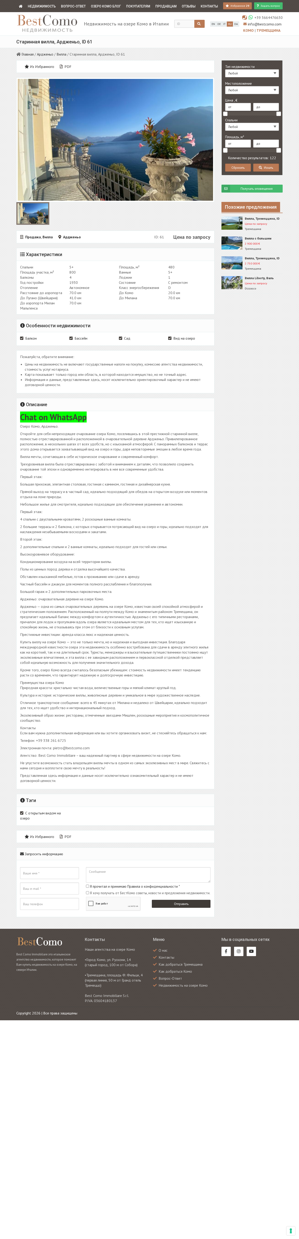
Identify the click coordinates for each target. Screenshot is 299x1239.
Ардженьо (45, 54)
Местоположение (238, 83)
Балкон (31, 338)
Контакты (209, 6)
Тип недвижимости (240, 66)
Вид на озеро (184, 338)
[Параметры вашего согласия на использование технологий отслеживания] (290, 1230)
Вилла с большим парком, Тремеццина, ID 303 (263, 239)
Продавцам (166, 6)
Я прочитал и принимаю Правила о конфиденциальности (134, 886)
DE (219, 24)
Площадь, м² (234, 137)
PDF (67, 66)
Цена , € (231, 100)
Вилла (61, 54)
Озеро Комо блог (106, 6)
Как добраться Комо (175, 971)
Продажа (33, 237)
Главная (27, 54)
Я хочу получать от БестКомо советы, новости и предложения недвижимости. (150, 893)
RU (230, 24)
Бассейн (81, 338)
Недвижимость (42, 6)
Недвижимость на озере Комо (183, 985)
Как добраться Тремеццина (181, 964)
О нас (163, 950)
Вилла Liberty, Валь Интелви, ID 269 (259, 278)
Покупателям (138, 6)
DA (236, 24)
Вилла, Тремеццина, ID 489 (262, 219)
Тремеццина (268, 30)
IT (224, 24)
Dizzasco (250, 288)
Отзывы (189, 6)
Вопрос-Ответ (73, 6)
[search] (199, 24)
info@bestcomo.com (264, 24)
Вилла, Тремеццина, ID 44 (262, 258)
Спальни (231, 120)
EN (213, 24)
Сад (127, 338)
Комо (249, 30)
